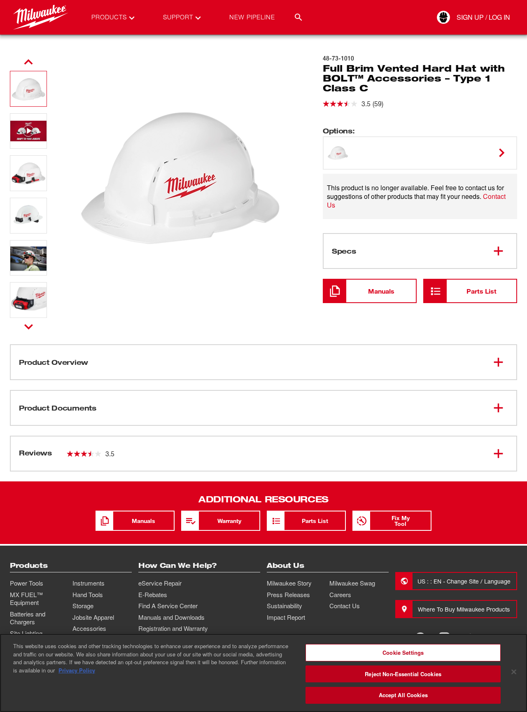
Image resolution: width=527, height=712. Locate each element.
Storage (82, 606)
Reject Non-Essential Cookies (403, 674)
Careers (340, 595)
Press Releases (288, 595)
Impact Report (286, 617)
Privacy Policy (76, 670)
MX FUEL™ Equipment (26, 599)
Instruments (88, 583)
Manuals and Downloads (171, 617)
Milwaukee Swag (352, 583)
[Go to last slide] (28, 62)
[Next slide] (28, 326)
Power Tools (26, 583)
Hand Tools (87, 595)
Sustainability (284, 606)
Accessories (89, 628)
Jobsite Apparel (93, 617)
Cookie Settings (403, 652)
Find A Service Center (168, 606)
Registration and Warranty (173, 628)
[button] (28, 89)
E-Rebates (152, 595)
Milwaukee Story (289, 583)
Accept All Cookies (403, 695)
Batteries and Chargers (27, 618)
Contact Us (344, 606)
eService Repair (160, 583)
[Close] (514, 672)
